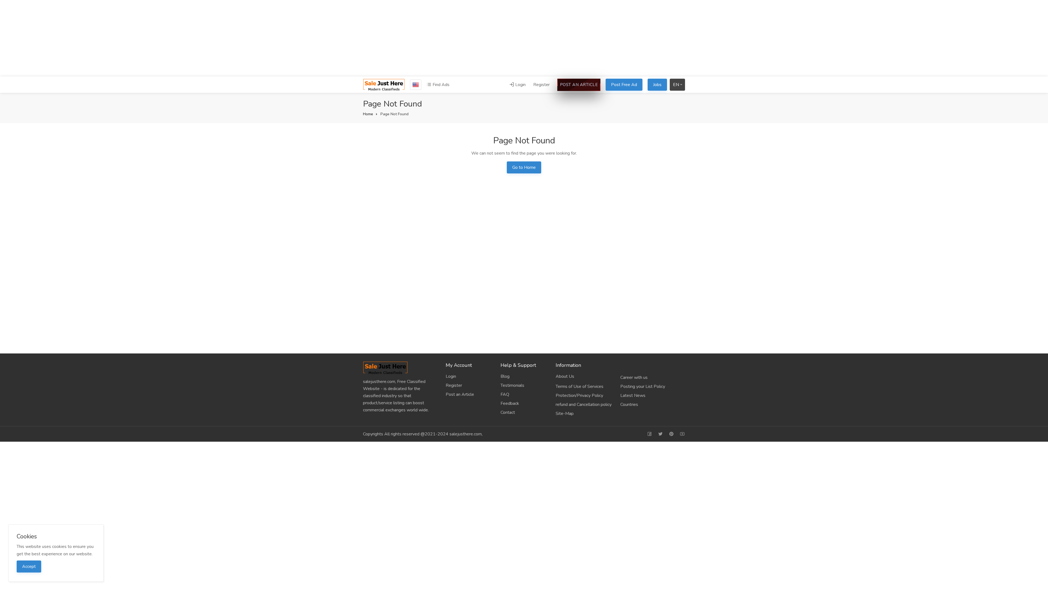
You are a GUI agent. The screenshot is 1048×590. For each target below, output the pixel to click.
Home (368, 114)
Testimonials (512, 385)
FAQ (505, 394)
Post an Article (579, 84)
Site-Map (565, 414)
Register (541, 85)
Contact (508, 412)
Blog (505, 376)
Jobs (657, 85)
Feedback (510, 403)
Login (520, 85)
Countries (629, 405)
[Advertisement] (524, 38)
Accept (29, 567)
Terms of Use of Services (579, 387)
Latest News (632, 396)
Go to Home (524, 167)
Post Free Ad (624, 85)
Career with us (634, 377)
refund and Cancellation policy (584, 405)
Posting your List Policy (642, 387)
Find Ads (440, 85)
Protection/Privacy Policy (579, 396)
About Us (565, 376)
